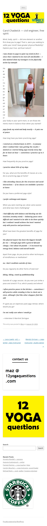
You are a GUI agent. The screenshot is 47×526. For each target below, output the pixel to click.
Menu (23, 7)
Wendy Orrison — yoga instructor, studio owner (34, 342)
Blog (22, 324)
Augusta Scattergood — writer (13, 462)
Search (5, 444)
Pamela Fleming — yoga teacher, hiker (16, 465)
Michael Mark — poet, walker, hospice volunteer (20, 471)
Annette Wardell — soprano (13, 459)
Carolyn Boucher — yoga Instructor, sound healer (20, 468)
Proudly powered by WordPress (13, 522)
